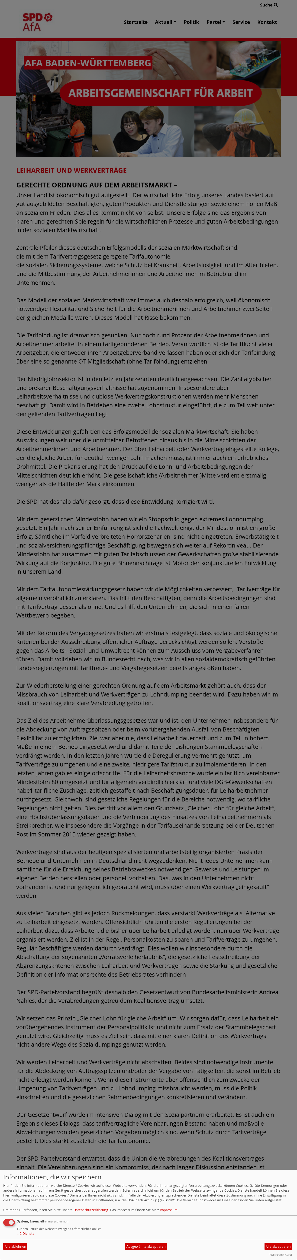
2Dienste (25, 1233)
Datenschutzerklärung (91, 1210)
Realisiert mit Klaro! (280, 1254)
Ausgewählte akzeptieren (146, 1246)
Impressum (169, 1210)
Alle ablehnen (15, 1246)
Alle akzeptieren (278, 1246)
